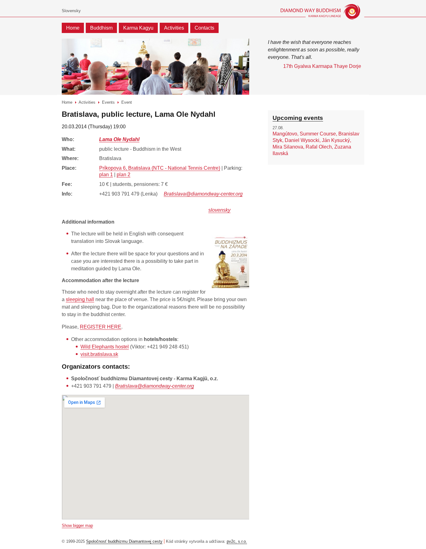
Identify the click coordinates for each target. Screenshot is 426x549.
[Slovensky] (71, 11)
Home (73, 28)
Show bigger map (77, 525)
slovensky (219, 210)
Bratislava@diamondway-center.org (203, 193)
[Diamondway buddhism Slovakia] (310, 12)
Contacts (204, 28)
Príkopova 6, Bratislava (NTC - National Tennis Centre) (159, 168)
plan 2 (123, 174)
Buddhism (101, 28)
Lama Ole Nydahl (119, 139)
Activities (174, 28)
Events (108, 102)
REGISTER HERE (100, 326)
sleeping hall (80, 299)
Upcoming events (298, 118)
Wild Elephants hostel (104, 346)
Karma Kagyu (138, 28)
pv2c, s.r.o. (237, 541)
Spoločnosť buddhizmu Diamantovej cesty (124, 541)
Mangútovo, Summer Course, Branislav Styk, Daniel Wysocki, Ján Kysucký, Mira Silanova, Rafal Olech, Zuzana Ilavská (316, 143)
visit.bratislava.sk (99, 354)
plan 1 (106, 174)
